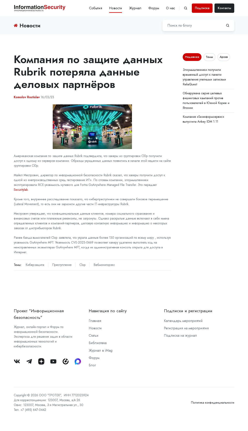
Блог (92, 365)
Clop (82, 265)
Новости (115, 8)
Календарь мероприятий (183, 320)
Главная (95, 320)
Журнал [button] (135, 8)
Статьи (93, 335)
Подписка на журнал (180, 335)
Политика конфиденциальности (212, 402)
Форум (153, 8)
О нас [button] (170, 8)
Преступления (61, 265)
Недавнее (192, 57)
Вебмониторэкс (104, 265)
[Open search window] (186, 8)
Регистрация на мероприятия (186, 328)
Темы (209, 57)
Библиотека (98, 342)
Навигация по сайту (108, 311)
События (95, 8)
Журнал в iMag (100, 350)
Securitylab (21, 189)
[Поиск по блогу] (228, 25)
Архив (224, 57)
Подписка (202, 8)
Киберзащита (35, 265)
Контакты (224, 8)
